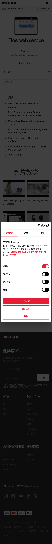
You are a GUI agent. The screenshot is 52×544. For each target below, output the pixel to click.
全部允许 (26, 301)
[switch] (45, 274)
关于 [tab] (43, 233)
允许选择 (26, 308)
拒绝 (26, 316)
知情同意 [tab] (9, 233)
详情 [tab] (26, 233)
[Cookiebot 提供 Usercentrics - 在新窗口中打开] (38, 226)
